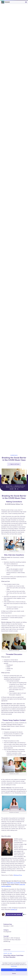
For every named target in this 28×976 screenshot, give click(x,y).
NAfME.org (14, 909)
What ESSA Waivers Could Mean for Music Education (13, 956)
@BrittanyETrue (17, 875)
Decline (14, 973)
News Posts (9, 486)
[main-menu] (26, 2)
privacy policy (14, 966)
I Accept (14, 969)
